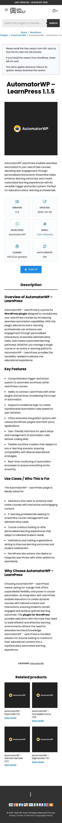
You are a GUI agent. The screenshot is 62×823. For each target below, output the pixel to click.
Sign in (32, 269)
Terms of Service (25, 815)
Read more (10, 718)
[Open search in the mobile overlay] (31, 23)
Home (24, 32)
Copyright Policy (44, 815)
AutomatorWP (18, 35)
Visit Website (45, 234)
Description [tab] (31, 284)
